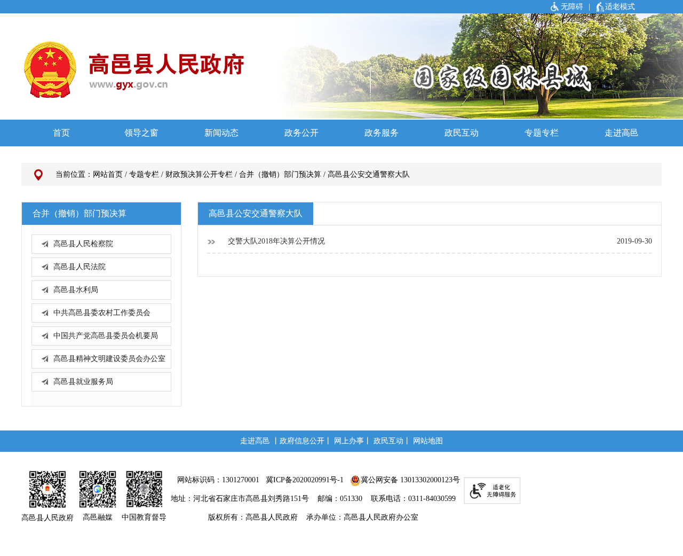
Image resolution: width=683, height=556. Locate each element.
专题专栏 (144, 174)
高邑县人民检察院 (83, 244)
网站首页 (108, 174)
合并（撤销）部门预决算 (280, 174)
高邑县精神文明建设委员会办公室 (109, 359)
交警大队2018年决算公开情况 (275, 241)
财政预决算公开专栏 (199, 174)
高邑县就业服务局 (83, 382)
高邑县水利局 (75, 290)
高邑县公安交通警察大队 (369, 174)
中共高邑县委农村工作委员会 (101, 313)
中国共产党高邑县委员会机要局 (105, 336)
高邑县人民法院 (79, 267)
